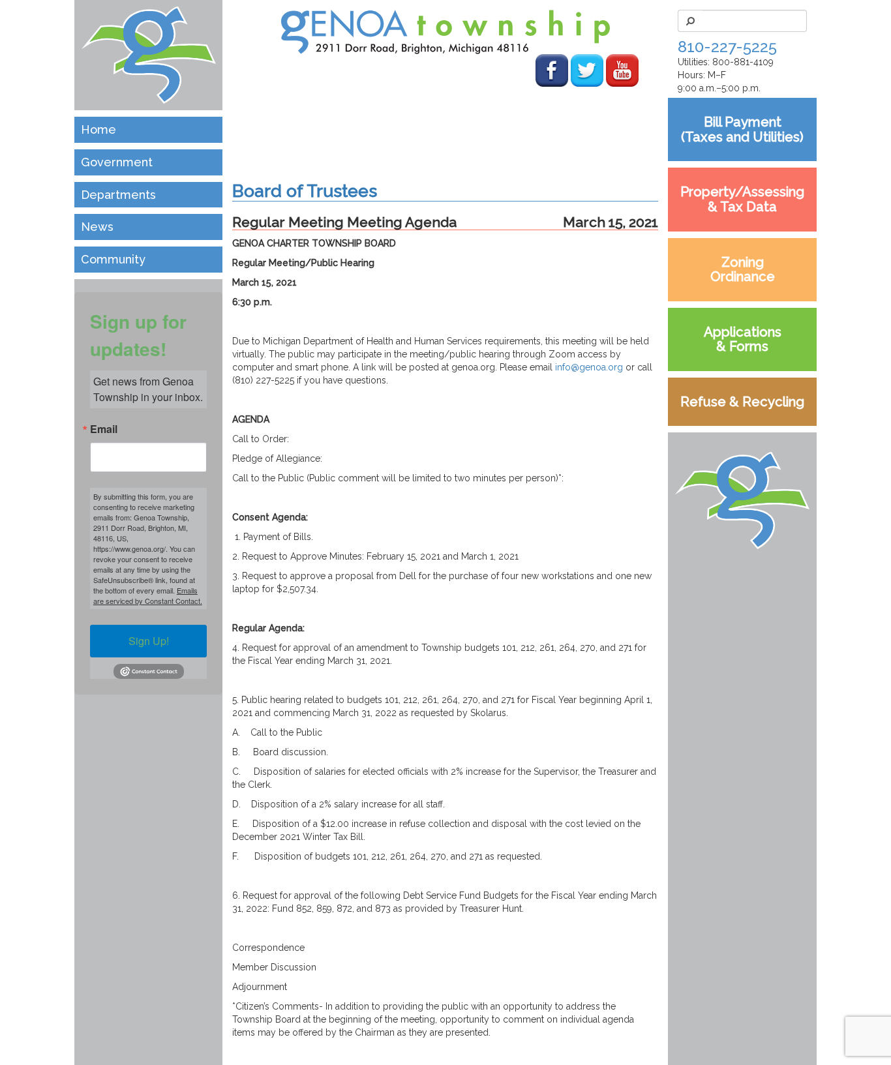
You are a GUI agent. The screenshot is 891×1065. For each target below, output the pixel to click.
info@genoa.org (589, 367)
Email (103, 429)
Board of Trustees (304, 191)
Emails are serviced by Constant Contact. (147, 595)
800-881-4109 (743, 62)
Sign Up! (148, 640)
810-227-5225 (727, 46)
